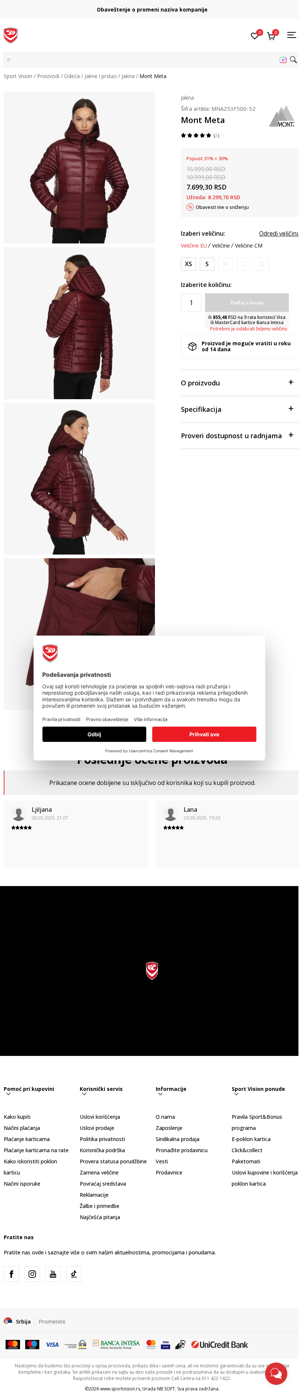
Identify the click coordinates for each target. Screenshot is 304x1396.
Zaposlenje (169, 1127)
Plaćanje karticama (27, 1139)
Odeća (72, 76)
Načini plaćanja (22, 1127)
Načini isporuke (22, 1183)
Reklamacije (94, 1194)
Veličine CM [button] (248, 246)
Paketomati (246, 1161)
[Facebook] (11, 1274)
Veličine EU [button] (194, 246)
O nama (165, 1116)
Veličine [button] (221, 246)
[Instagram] (32, 1274)
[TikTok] (73, 1274)
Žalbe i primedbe (99, 1205)
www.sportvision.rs (120, 1389)
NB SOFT (166, 1389)
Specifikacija (201, 409)
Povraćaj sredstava (103, 1183)
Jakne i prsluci (101, 76)
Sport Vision (18, 76)
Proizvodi (48, 76)
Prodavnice (169, 1172)
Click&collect (247, 1150)
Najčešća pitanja (100, 1217)
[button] (152, 59)
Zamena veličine (99, 1172)
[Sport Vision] (10, 34)
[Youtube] (53, 1274)
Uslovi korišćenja (100, 1116)
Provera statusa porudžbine (113, 1161)
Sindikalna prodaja (177, 1139)
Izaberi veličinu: (203, 233)
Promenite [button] (52, 1321)
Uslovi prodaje (97, 1127)
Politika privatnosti (102, 1139)
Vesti (162, 1161)
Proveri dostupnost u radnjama (231, 435)
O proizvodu (200, 382)
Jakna (128, 76)
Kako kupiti (17, 1116)
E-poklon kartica (251, 1139)
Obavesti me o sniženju (222, 207)
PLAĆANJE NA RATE (152, 6)
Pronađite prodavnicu (182, 1150)
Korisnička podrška (102, 1150)
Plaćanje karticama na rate (36, 1150)
